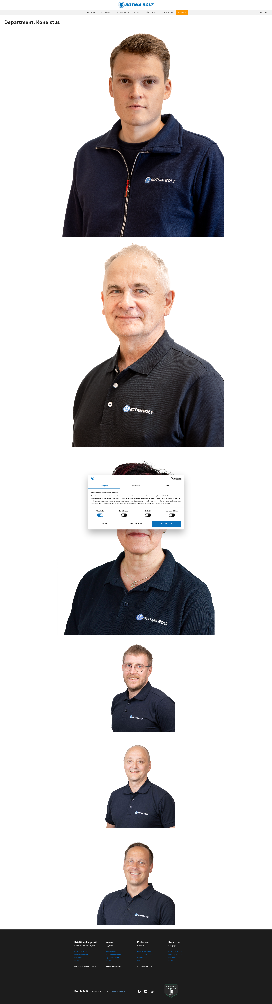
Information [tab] (136, 486)
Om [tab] (167, 486)
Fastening (90, 12)
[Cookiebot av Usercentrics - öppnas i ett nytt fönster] (172, 478)
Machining (105, 12)
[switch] (124, 515)
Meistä (137, 12)
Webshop (182, 12)
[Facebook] (139, 991)
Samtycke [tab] (104, 486)
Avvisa (105, 524)
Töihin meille (152, 12)
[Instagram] (152, 991)
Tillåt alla (166, 524)
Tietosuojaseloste (118, 991)
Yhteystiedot (168, 12)
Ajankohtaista (123, 12)
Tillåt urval (136, 524)
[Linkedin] (146, 991)
